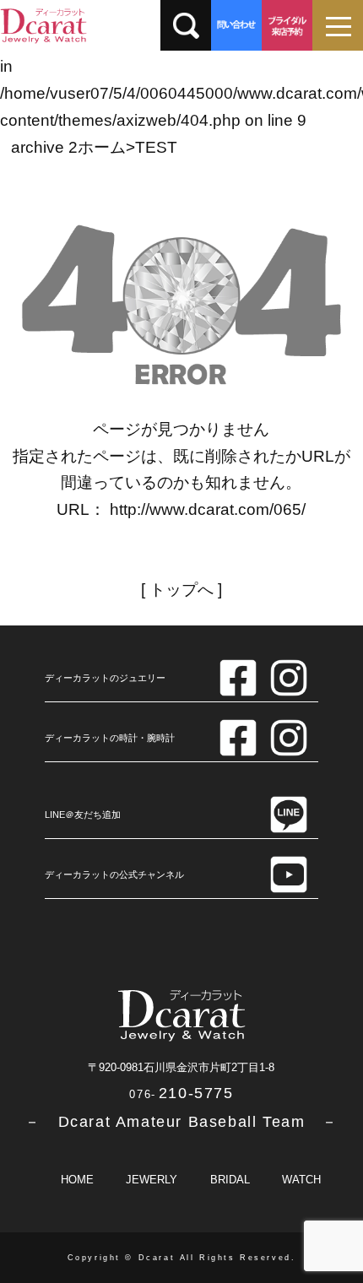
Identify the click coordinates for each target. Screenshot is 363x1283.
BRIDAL (230, 1179)
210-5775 (181, 1093)
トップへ (181, 589)
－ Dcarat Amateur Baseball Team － (181, 1121)
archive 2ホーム (68, 147)
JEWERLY (151, 1179)
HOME (77, 1179)
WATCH (301, 1179)
